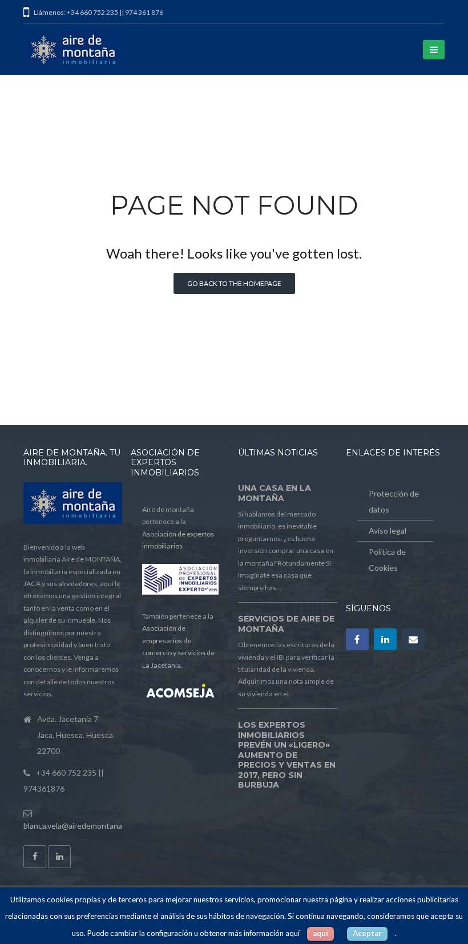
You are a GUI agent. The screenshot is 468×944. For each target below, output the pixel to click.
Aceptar (367, 933)
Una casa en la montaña (274, 493)
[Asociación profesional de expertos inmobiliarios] (180, 592)
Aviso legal (387, 530)
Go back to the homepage (234, 283)
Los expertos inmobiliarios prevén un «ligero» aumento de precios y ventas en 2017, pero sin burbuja (287, 755)
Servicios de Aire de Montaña (286, 624)
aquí (320, 933)
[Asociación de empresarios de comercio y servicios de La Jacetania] (180, 693)
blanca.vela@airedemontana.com (81, 825)
